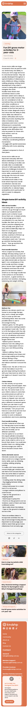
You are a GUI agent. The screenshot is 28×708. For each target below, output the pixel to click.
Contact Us (7, 646)
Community (7, 637)
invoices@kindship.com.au (12, 669)
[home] (7, 3)
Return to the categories (14, 533)
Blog (4, 643)
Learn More (9, 701)
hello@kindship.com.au (11, 656)
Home (5, 634)
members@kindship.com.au (12, 663)
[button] (25, 3)
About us (6, 640)
